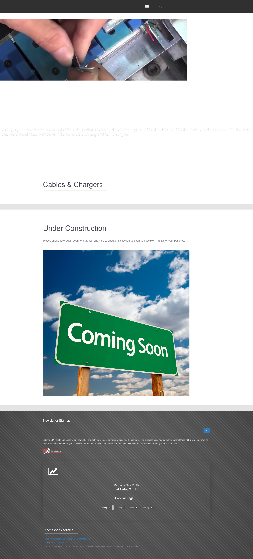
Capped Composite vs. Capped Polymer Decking (67, 538)
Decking (105, 507)
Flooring (119, 507)
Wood (133, 507)
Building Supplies (59, 542)
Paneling (147, 507)
